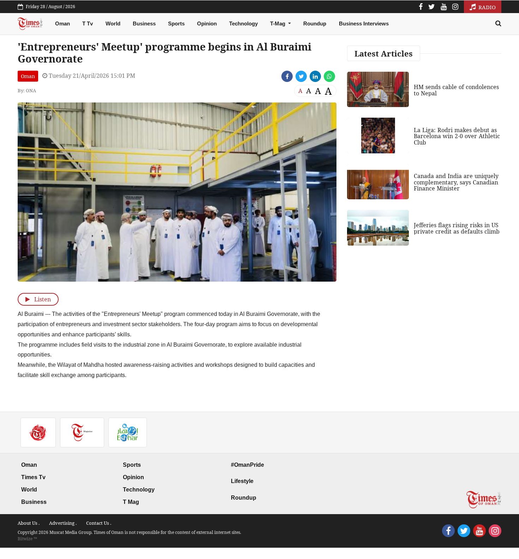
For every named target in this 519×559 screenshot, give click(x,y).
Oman (62, 23)
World (113, 23)
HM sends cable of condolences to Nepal (456, 90)
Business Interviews (364, 23)
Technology (243, 23)
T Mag (131, 502)
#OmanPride (247, 465)
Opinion (207, 23)
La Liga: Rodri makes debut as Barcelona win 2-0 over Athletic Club (457, 136)
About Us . (29, 523)
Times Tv (33, 477)
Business (144, 23)
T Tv (87, 23)
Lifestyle (242, 481)
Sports (176, 23)
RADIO (486, 7)
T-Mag (278, 23)
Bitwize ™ (27, 539)
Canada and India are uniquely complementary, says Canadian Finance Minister (456, 182)
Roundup (314, 23)
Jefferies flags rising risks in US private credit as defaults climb (457, 228)
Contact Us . (98, 523)
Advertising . (63, 523)
